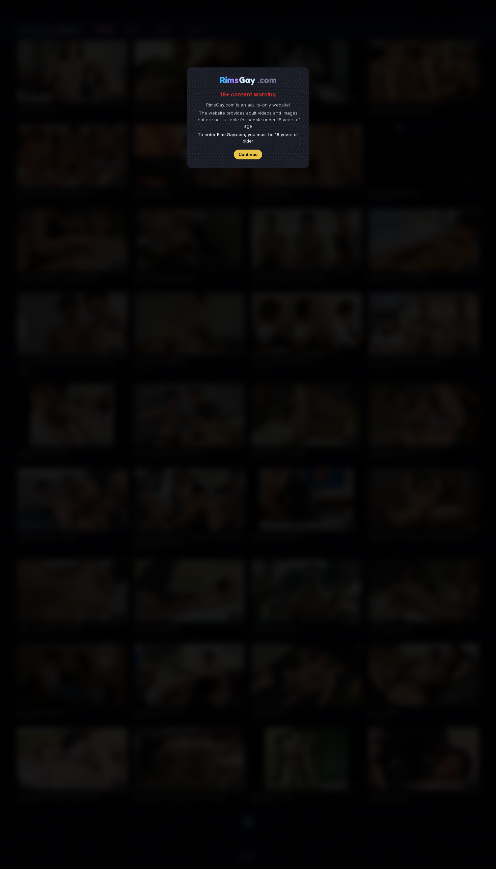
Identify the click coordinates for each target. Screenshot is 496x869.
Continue (248, 154)
